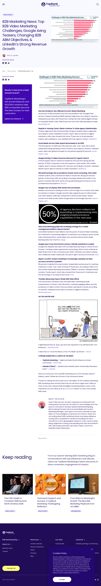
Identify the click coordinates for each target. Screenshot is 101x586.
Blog (3, 71)
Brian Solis (57, 363)
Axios (97, 254)
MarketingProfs (44, 124)
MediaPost (93, 139)
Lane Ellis (15, 55)
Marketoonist (53, 347)
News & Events (8, 15)
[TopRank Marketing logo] (8, 532)
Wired (88, 352)
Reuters (64, 183)
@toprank (67, 389)
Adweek (52, 369)
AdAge (62, 240)
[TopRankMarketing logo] (50, 4)
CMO (72, 275)
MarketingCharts (44, 292)
